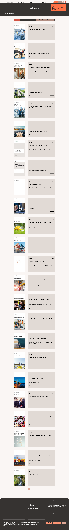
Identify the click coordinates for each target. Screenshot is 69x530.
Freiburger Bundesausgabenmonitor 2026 (39, 165)
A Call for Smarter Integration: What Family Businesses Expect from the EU (39, 377)
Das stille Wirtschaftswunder (36, 87)
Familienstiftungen (33, 474)
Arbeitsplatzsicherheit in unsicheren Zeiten (39, 67)
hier (5, 523)
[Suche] (65, 2)
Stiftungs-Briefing (51, 513)
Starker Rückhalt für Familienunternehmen (39, 299)
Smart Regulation (33, 126)
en (63, 2)
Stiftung (4, 13)
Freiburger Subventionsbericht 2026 (38, 145)
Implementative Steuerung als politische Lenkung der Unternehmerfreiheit (41, 436)
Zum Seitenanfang (35, 497)
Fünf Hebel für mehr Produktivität (37, 29)
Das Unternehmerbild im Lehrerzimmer (38, 338)
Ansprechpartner (31, 513)
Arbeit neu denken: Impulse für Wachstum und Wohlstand (40, 107)
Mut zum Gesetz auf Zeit (35, 184)
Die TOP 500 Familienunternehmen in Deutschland (41, 318)
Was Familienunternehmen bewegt (9, 517)
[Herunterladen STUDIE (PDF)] (29, 56)
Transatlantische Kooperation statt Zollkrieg (39, 455)
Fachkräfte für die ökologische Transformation (40, 222)
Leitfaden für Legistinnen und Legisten (38, 203)
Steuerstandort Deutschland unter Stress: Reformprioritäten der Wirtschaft (39, 280)
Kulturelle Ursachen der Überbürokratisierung (40, 416)
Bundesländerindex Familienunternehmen (39, 242)
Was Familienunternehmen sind (8, 513)
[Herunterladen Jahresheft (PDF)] (29, 115)
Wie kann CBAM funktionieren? (36, 261)
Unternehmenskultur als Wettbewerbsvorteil (39, 48)
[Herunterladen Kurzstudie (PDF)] (29, 37)
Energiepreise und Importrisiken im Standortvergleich (37, 358)
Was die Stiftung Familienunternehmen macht (11, 520)
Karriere (29, 520)
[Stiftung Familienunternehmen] (8, 1)
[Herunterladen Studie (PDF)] (29, 76)
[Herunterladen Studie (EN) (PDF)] (29, 385)
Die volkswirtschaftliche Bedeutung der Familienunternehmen (38, 397)
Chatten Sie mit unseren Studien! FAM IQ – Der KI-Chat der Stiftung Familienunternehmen (57, 7)
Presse (29, 517)
